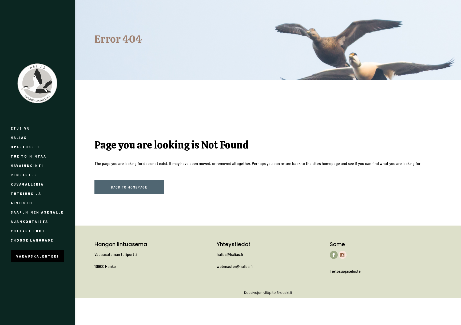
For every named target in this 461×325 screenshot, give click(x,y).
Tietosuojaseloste (345, 271)
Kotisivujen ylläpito (260, 292)
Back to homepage (129, 187)
